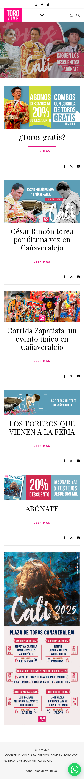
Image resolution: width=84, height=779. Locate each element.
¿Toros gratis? (42, 137)
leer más (42, 151)
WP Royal (51, 771)
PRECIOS (43, 755)
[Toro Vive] (13, 15)
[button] (74, 769)
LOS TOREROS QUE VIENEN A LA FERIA (42, 427)
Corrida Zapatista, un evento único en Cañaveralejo (42, 339)
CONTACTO (45, 760)
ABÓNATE (42, 508)
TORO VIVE (71, 755)
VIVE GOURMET (26, 760)
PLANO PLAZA (27, 755)
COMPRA (56, 755)
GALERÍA (9, 760)
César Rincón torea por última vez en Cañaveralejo (42, 239)
